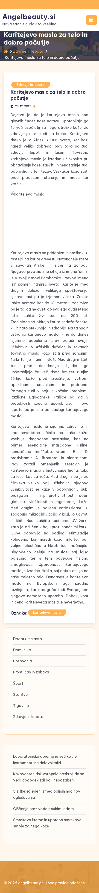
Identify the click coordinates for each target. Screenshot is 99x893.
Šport (18, 683)
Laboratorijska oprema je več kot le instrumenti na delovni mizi (45, 759)
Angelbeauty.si (29, 16)
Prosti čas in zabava (31, 672)
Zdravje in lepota (28, 51)
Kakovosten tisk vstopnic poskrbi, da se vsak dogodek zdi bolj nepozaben (48, 777)
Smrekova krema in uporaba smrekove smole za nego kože (47, 823)
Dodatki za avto (27, 639)
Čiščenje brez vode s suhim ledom (43, 808)
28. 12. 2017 (23, 106)
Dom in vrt (22, 650)
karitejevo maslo (47, 612)
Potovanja (22, 661)
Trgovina (21, 705)
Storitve (20, 694)
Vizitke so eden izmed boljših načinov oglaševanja (46, 794)
